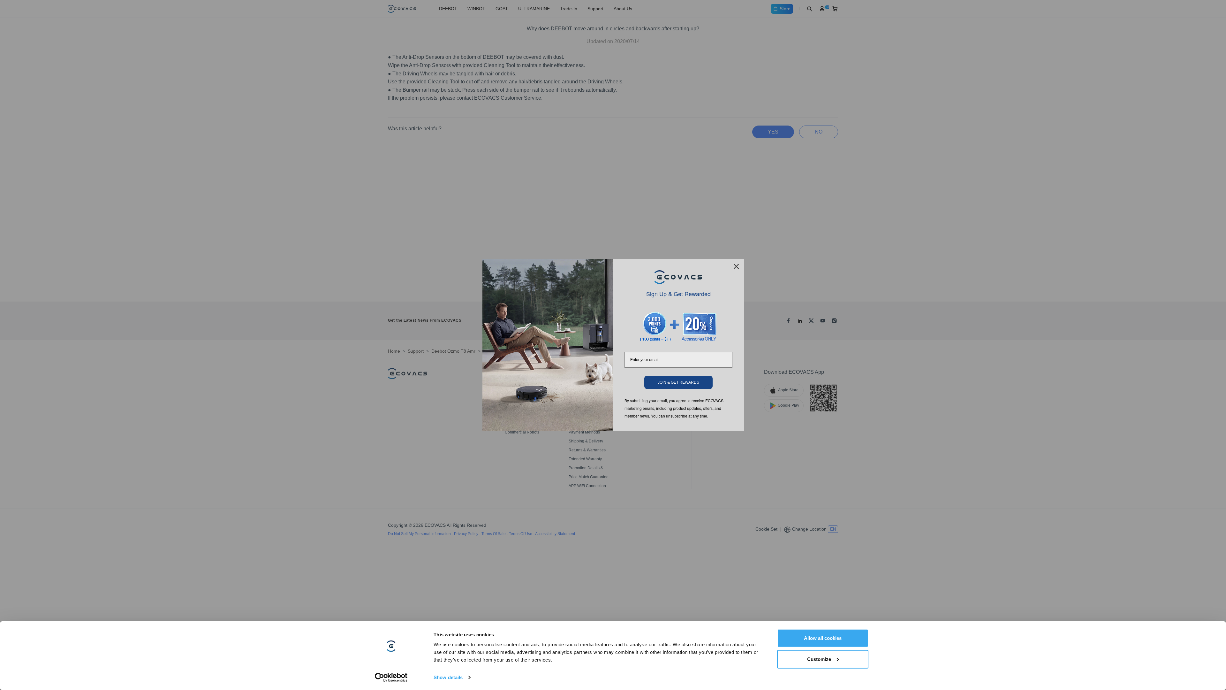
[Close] (736, 266)
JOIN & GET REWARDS (678, 382)
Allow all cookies (823, 638)
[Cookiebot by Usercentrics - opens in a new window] (391, 677)
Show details (448, 677)
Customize (819, 659)
